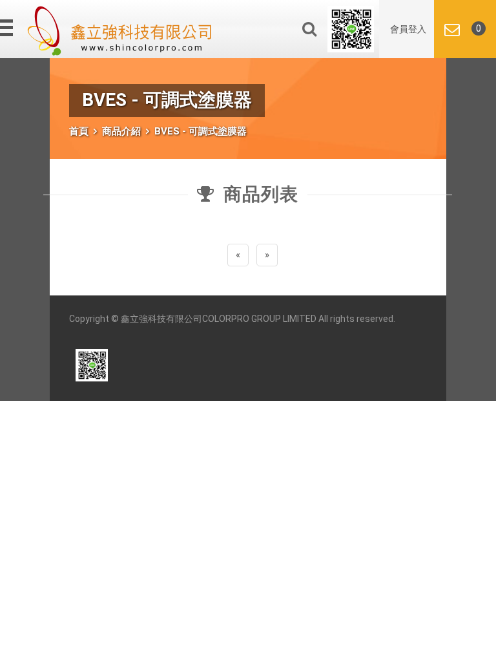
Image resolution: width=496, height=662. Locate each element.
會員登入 (408, 29)
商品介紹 (121, 131)
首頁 (78, 131)
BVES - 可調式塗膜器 (200, 131)
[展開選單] (8, 27)
